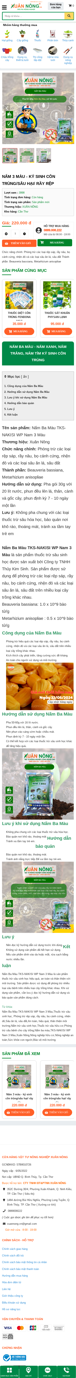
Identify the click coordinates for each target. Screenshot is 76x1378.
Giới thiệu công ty (12, 1295)
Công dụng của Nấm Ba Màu (25, 386)
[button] (69, 108)
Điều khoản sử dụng (14, 1302)
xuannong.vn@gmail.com (22, 1223)
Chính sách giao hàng (15, 1248)
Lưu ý (11, 409)
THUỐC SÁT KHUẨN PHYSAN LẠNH (49, 315)
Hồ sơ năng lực (11, 1309)
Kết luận (12, 414)
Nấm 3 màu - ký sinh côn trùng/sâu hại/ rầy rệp (19, 1098)
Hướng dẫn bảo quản (20, 403)
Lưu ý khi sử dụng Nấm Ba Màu (27, 397)
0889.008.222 (53, 230)
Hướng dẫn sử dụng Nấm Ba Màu (28, 391)
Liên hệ (6, 1289)
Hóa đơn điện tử (11, 1282)
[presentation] (7, 298)
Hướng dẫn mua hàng (15, 1275)
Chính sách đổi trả (13, 1255)
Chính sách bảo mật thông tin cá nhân (24, 1262)
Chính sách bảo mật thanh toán (20, 1269)
